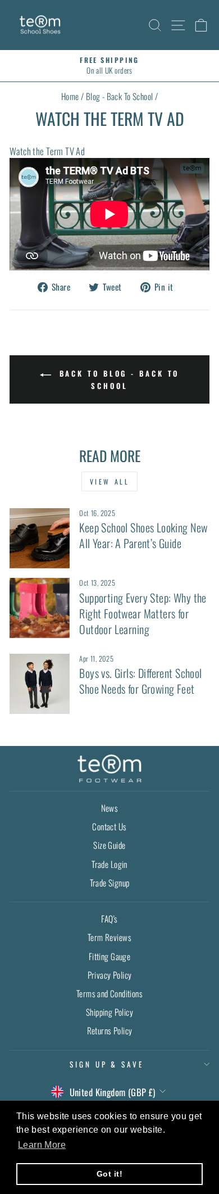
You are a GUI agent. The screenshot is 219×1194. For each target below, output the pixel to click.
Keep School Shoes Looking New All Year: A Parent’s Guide (143, 535)
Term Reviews (109, 937)
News (109, 808)
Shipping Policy (109, 1012)
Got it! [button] (109, 1173)
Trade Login (109, 864)
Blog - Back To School (119, 96)
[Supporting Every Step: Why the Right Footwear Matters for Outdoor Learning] (40, 608)
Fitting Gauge (109, 956)
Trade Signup (110, 882)
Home (70, 96)
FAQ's (109, 918)
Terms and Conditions (109, 993)
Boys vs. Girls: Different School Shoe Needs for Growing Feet (140, 680)
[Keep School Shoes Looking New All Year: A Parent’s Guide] (40, 538)
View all (110, 481)
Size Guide (109, 845)
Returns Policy (110, 1030)
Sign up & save (107, 1064)
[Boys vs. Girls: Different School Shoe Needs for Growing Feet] (40, 684)
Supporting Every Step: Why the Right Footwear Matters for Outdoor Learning (142, 613)
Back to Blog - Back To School (118, 379)
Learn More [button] (42, 1145)
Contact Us (109, 826)
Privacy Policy (110, 975)
